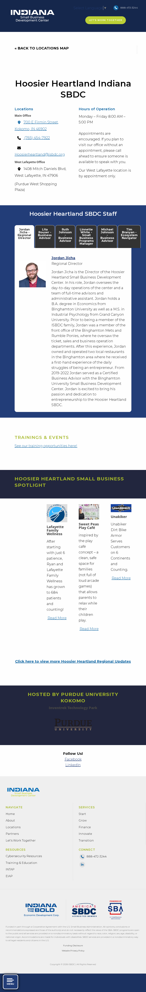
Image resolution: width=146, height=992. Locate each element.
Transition (86, 840)
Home (10, 814)
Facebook (73, 759)
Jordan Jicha (63, 258)
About (10, 820)
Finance (85, 827)
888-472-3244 (129, 7)
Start (82, 814)
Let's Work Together (105, 20)
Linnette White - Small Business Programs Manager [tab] (86, 236)
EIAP (9, 876)
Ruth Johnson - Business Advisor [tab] (65, 235)
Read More (57, 618)
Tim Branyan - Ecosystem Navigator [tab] (129, 234)
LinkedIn (73, 765)
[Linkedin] (82, 864)
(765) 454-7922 (37, 138)
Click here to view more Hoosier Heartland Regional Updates (73, 661)
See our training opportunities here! (46, 446)
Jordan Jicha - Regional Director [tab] (24, 234)
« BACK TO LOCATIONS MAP (42, 48)
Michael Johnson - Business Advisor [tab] (107, 235)
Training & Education (21, 863)
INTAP (10, 869)
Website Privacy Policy (73, 950)
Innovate (85, 833)
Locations (13, 827)
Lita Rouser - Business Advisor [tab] (45, 234)
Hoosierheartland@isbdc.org (40, 154)
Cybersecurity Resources (24, 856)
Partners (12, 833)
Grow (83, 820)
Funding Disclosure (73, 945)
